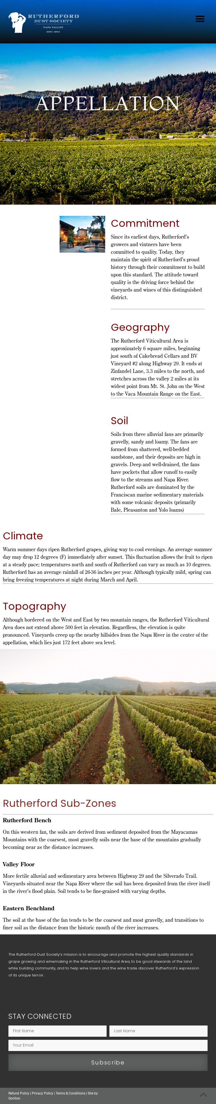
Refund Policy (18, 1093)
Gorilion (14, 1098)
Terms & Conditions (70, 1093)
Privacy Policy (42, 1093)
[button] (200, 18)
